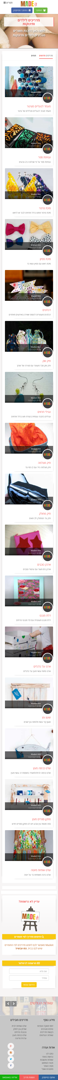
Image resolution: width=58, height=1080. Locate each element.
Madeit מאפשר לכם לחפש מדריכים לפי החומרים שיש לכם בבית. (29, 946)
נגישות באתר (47, 1056)
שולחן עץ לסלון (19, 1029)
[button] (8, 1003)
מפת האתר (48, 1065)
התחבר (39, 10)
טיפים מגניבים (47, 1029)
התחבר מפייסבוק (20, 10)
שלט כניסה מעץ (19, 1035)
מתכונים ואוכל (47, 1069)
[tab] (46, 56)
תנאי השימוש (47, 1062)
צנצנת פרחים (20, 1032)
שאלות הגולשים (46, 1035)
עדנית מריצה (20, 1038)
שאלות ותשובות (46, 1059)
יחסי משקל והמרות (45, 1025)
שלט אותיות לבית (19, 1025)
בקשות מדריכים (46, 1032)
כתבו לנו (49, 1053)
